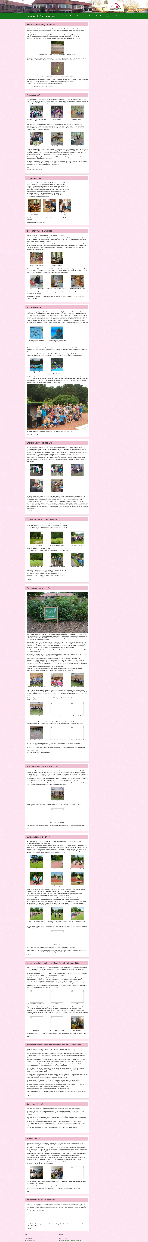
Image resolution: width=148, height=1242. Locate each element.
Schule (79, 16)
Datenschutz (118, 16)
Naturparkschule (89, 16)
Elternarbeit (99, 16)
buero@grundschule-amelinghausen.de (71, 1240)
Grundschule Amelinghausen (40, 15)
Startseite (65, 16)
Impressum (109, 16)
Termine (72, 16)
